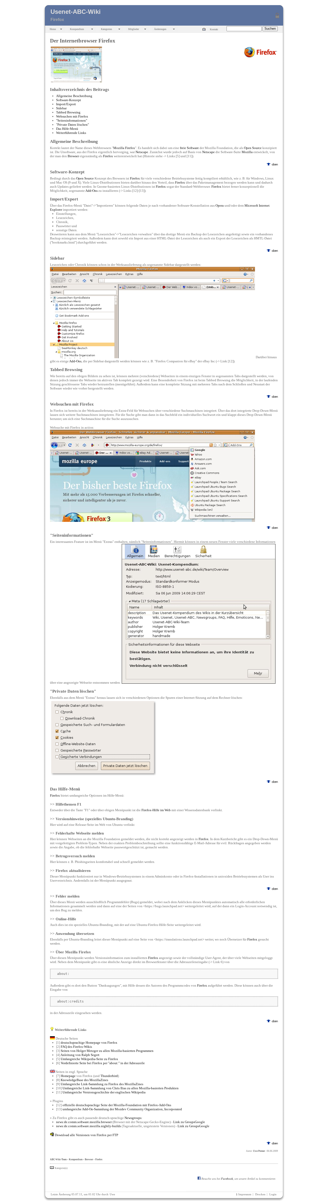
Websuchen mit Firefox (72, 116)
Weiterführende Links (71, 133)
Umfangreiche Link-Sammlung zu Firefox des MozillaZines (102, 1084)
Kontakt (214, 29)
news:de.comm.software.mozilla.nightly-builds (88, 1126)
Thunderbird (109, 1076)
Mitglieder (133, 29)
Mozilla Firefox (124, 148)
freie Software (189, 148)
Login (272, 1194)
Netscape (142, 152)
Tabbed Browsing (68, 112)
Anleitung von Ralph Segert (79, 1055)
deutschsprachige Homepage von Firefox (89, 1042)
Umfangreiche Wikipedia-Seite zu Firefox (89, 1059)
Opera (220, 205)
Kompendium (77, 29)
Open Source (253, 148)
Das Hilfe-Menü (67, 129)
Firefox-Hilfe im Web (156, 810)
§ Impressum (243, 1194)
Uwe (112, 1194)
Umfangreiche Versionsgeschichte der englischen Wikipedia (104, 1092)
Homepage (68, 1076)
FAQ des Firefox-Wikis (76, 1047)
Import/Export (66, 104)
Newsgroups (133, 1118)
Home (53, 29)
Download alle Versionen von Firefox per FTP (86, 1135)
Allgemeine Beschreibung (74, 96)
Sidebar (61, 108)
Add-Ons (91, 191)
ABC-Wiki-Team (58, 1159)
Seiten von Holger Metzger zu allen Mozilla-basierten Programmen (107, 1051)
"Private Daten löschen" (72, 124)
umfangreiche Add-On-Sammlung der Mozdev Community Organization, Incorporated (122, 1109)
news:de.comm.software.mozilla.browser (84, 1122)
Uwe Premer (259, 1151)
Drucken (260, 1194)
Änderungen (160, 29)
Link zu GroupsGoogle (189, 1122)
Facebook (227, 1178)
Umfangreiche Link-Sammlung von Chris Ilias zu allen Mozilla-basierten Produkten (121, 1088)
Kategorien (106, 29)
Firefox (108, 156)
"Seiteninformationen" (71, 120)
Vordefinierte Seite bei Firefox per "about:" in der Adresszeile (103, 1063)
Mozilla (247, 152)
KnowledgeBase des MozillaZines (84, 1080)
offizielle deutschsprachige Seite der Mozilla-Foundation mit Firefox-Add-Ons (117, 1105)
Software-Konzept (68, 100)
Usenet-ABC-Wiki (75, 11)
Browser (73, 156)
